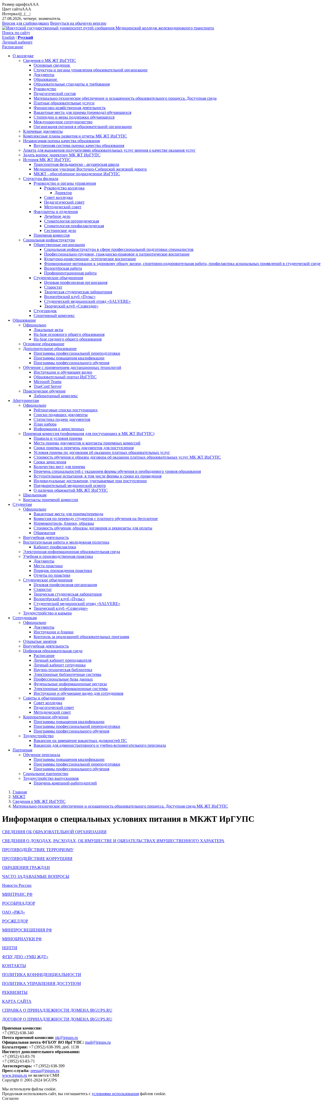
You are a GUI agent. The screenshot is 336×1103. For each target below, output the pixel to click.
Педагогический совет (64, 202)
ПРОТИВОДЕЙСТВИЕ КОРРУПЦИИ (37, 858)
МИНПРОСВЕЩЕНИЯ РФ (27, 930)
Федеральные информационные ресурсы (70, 684)
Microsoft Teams (47, 381)
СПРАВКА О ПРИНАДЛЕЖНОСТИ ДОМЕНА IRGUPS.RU (57, 1010)
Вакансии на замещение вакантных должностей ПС (80, 740)
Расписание (12, 47)
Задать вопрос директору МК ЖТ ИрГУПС (62, 155)
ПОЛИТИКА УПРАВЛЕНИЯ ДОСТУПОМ (41, 983)
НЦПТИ (9, 948)
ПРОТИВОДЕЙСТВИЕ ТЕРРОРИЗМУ (38, 849)
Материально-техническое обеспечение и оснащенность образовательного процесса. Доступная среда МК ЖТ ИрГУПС (120, 806)
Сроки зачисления (50, 462)
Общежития (44, 533)
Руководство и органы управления (65, 183)
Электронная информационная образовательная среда (71, 551)
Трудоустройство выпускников (51, 778)
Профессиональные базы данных (63, 679)
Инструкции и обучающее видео (63, 372)
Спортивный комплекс (54, 315)
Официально (34, 325)
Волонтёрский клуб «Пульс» (70, 296)
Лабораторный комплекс (56, 396)
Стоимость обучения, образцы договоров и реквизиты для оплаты (93, 528)
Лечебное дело (57, 216)
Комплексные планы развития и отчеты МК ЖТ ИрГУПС (75, 136)
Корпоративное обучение (46, 717)
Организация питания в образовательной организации (83, 126)
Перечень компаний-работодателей (65, 783)
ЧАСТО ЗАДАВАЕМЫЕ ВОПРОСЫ (35, 876)
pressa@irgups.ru (44, 1070)
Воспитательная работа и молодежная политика (66, 542)
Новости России (17, 885)
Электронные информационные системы (71, 688)
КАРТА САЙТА (17, 1001)
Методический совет (62, 207)
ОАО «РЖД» (13, 912)
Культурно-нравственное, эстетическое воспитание (90, 259)
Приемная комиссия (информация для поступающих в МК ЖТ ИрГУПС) (88, 433)
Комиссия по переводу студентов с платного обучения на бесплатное (96, 518)
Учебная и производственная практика (58, 556)
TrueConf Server (47, 386)
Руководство (45, 89)
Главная (20, 792)
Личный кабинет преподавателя (62, 660)
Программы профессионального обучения (71, 362)
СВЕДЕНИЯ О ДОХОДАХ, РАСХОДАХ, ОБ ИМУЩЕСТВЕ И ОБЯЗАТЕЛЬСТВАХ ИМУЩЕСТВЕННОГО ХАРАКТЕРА (113, 841)
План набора (45, 424)
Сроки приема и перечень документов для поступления (84, 448)
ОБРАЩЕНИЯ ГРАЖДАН (26, 867)
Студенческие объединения (58, 277)
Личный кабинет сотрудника (60, 665)
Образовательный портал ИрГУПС (65, 377)
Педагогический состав (55, 93)
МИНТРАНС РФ (17, 894)
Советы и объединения (44, 698)
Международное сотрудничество (63, 122)
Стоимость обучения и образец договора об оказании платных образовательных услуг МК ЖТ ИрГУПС (127, 457)
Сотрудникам (25, 618)
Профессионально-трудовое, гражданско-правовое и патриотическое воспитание (117, 254)
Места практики (48, 566)
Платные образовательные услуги (64, 103)
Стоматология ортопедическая (71, 221)
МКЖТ (19, 796)
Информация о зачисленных (59, 429)
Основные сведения (52, 65)
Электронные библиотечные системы (67, 674)
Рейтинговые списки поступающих (66, 410)
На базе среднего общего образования (68, 339)
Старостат (53, 287)
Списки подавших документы (61, 414)
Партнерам (22, 750)
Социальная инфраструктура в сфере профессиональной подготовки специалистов (118, 249)
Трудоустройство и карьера (47, 613)
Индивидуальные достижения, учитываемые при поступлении (90, 481)
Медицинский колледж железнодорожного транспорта (165, 28)
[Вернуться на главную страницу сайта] (59, 28)
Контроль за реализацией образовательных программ (81, 636)
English (8, 37)
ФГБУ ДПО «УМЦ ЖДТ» (25, 956)
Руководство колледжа (64, 188)
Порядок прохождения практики (63, 570)
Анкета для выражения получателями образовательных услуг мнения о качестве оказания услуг (109, 150)
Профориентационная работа (70, 273)
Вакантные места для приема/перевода (68, 514)
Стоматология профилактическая (74, 226)
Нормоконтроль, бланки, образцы (64, 523)
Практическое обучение (44, 391)
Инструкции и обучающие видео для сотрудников (78, 693)
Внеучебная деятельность (46, 537)
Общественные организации (59, 244)
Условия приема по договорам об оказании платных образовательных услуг (102, 452)
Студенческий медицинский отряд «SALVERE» (87, 301)
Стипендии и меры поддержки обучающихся (74, 117)
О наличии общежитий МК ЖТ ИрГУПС (71, 490)
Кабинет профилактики (55, 547)
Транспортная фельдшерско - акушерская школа (76, 164)
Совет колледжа (58, 197)
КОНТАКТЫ (14, 965)
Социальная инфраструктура (49, 240)
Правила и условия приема (58, 438)
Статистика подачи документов (62, 419)
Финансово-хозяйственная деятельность (70, 107)
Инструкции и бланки (54, 632)
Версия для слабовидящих (25, 23)
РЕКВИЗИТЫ (15, 992)
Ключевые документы (43, 131)
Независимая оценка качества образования (61, 141)
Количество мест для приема (59, 466)
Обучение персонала (41, 754)
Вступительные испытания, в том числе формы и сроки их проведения (97, 476)
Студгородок (45, 311)
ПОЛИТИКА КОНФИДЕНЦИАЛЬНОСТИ (41, 974)
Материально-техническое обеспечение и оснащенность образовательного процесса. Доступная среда (125, 98)
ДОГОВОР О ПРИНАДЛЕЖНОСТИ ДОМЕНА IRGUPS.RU (57, 1019)
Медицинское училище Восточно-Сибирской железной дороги (90, 169)
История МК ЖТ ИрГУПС (47, 159)
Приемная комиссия (52, 235)
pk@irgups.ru (66, 1037)
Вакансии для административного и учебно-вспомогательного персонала (100, 745)
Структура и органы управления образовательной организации (91, 70)
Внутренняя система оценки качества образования (79, 145)
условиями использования (115, 1093)
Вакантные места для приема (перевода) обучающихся (82, 112)
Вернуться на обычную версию (78, 23)
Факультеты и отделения (56, 211)
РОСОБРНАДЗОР (18, 903)
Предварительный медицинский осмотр (70, 485)
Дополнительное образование (50, 348)
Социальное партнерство (45, 773)
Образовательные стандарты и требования (72, 84)
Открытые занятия (39, 641)
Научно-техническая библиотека (63, 669)
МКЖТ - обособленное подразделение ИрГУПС (77, 174)
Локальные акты (48, 329)
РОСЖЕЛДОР (15, 921)
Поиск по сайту (16, 32)
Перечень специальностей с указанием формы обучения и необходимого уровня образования (117, 471)
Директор (63, 192)
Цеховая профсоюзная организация (75, 282)
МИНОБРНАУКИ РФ (22, 939)
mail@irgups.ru (98, 1042)
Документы (44, 74)
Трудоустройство (38, 736)
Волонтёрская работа (63, 268)
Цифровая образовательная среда (52, 651)
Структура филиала (40, 178)
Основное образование (43, 344)
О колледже (23, 56)
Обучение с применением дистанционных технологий (72, 367)
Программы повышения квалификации (69, 358)
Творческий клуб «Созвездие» (71, 306)
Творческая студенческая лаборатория (78, 292)
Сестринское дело (60, 230)
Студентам (22, 504)
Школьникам (34, 495)
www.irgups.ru (14, 1075)
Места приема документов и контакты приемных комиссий (87, 443)
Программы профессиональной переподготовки (77, 353)
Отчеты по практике (52, 575)
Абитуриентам (26, 400)
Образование (46, 79)
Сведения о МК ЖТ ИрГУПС (49, 60)
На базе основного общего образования (69, 334)
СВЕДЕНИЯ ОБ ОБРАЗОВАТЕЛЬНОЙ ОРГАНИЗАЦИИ (54, 832)
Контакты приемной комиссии (50, 499)
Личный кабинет (17, 42)
